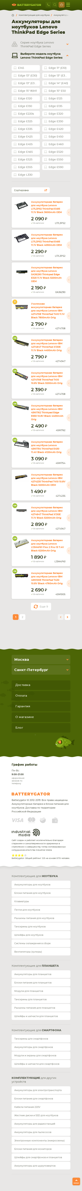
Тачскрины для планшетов (30, 999)
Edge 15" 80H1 (27, 91)
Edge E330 (56, 121)
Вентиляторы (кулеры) (28, 952)
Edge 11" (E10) (58, 68)
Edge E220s (26, 114)
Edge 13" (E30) (27, 75)
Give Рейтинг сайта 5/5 (25, 855)
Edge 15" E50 (57, 91)
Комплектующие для (35, 876)
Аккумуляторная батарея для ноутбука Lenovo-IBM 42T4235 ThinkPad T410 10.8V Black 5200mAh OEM (48, 480)
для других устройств (34, 1080)
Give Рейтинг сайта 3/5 (19, 855)
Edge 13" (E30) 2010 (59, 75)
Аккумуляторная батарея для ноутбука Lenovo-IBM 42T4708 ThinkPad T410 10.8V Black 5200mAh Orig (47, 378)
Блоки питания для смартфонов (33, 1099)
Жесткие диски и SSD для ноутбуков (36, 1115)
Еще (44, 606)
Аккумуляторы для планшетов (32, 974)
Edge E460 (56, 144)
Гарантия (22, 706)
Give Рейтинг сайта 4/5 (22, 855)
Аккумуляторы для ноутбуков (32, 885)
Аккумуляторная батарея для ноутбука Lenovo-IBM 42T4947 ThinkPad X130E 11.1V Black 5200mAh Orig (47, 512)
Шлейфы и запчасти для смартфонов (36, 1064)
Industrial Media (26, 832)
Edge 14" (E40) (58, 83)
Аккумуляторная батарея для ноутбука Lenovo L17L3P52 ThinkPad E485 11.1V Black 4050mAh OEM (47, 240)
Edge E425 (25, 136)
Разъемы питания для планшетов (34, 1008)
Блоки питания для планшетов (32, 983)
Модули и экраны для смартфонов (35, 1055)
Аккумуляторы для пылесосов (32, 1132)
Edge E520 (56, 152)
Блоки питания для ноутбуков (32, 893)
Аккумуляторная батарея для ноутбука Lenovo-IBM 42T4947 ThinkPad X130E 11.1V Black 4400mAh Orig (47, 345)
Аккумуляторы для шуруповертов (34, 1166)
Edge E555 (25, 167)
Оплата (21, 695)
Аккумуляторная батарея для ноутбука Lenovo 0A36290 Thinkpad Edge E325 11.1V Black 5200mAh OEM (47, 274)
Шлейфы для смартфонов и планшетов (38, 1157)
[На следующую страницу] (67, 617)
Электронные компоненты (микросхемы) (39, 1140)
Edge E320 (56, 114)
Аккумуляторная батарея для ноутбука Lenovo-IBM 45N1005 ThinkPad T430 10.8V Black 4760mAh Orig (47, 578)
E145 (21, 68)
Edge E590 (56, 167)
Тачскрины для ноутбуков (30, 926)
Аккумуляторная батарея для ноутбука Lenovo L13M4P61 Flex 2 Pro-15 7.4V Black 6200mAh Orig (47, 545)
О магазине (24, 717)
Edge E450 (56, 136)
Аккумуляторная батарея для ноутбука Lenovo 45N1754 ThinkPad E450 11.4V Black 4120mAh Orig (47, 447)
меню (68, 5)
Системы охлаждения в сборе (32, 943)
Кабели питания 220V (27, 1107)
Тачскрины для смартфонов (31, 1039)
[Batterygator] (14, 15)
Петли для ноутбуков (27, 910)
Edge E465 (25, 152)
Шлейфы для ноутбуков (28, 935)
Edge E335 (25, 129)
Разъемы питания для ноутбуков (34, 918)
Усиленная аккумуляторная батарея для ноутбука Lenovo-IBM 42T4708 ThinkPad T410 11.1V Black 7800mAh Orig (48, 311)
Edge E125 (55, 98)
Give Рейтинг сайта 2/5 (16, 855)
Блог (19, 727)
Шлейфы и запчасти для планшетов (36, 1016)
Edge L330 (25, 175)
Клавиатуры (21, 901)
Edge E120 (25, 98)
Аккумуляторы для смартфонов (33, 1047)
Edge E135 (55, 106)
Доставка (22, 685)
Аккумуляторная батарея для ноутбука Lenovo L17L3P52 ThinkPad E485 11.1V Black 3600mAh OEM (47, 207)
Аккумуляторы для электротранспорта (38, 1090)
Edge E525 (25, 159)
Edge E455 (25, 144)
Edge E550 (56, 159)
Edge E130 (25, 106)
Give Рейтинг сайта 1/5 (13, 855)
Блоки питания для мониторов (32, 1149)
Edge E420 (56, 129)
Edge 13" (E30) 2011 (29, 83)
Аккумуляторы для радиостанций (34, 1124)
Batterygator (38, 794)
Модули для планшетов (28, 991)
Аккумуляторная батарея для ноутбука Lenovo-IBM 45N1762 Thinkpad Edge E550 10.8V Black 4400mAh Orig (47, 413)
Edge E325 (25, 121)
